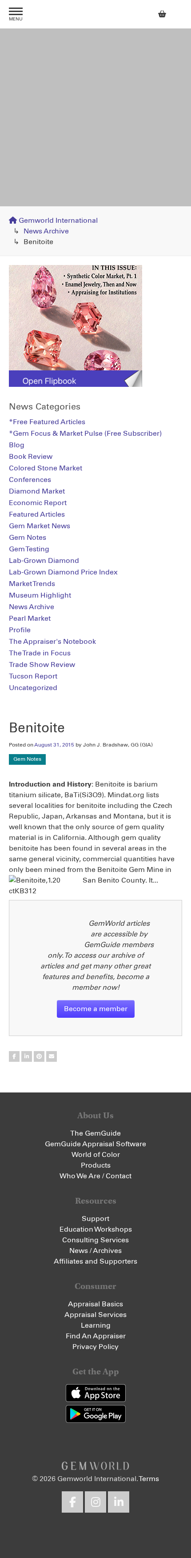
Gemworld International (95, 14)
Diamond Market (37, 491)
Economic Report (38, 502)
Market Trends (32, 583)
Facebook (72, 1502)
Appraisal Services (95, 1314)
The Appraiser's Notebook (52, 641)
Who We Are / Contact (95, 1176)
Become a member (95, 1008)
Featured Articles (37, 514)
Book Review (30, 456)
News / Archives (95, 1250)
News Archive (46, 231)
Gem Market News (39, 526)
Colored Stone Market (45, 468)
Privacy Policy (95, 1346)
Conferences (30, 479)
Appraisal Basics (95, 1304)
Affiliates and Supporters (95, 1261)
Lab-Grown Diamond (44, 560)
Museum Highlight (40, 595)
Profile (20, 630)
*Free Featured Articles (47, 422)
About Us (95, 1115)
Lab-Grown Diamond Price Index (63, 572)
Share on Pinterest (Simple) (39, 1056)
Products (96, 1165)
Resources (95, 1201)
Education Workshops (96, 1229)
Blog (16, 445)
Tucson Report (33, 676)
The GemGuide (95, 1133)
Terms (149, 1478)
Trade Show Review (42, 664)
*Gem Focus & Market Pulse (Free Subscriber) (85, 433)
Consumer (95, 1286)
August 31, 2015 (54, 745)
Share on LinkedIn (26, 1056)
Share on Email (51, 1056)
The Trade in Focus (40, 653)
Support (95, 1218)
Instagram (95, 1502)
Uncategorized (33, 687)
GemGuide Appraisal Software (95, 1144)
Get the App (95, 1371)
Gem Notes (27, 759)
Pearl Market (30, 618)
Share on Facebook (14, 1056)
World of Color (96, 1154)
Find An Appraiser (96, 1336)
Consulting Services (95, 1240)
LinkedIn (118, 1502)
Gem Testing (29, 549)
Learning (96, 1325)
